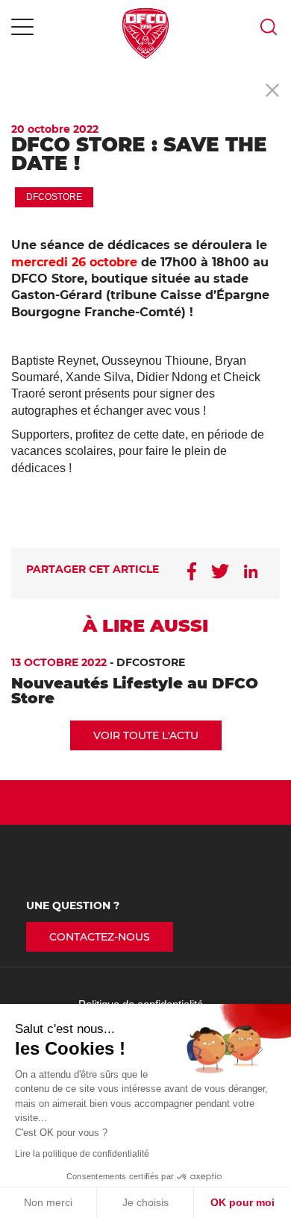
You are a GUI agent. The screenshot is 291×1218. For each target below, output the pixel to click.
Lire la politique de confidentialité (82, 1154)
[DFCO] (145, 33)
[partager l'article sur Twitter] (220, 573)
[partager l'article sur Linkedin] (250, 573)
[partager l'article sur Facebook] (192, 573)
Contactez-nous (99, 937)
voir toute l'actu (145, 735)
